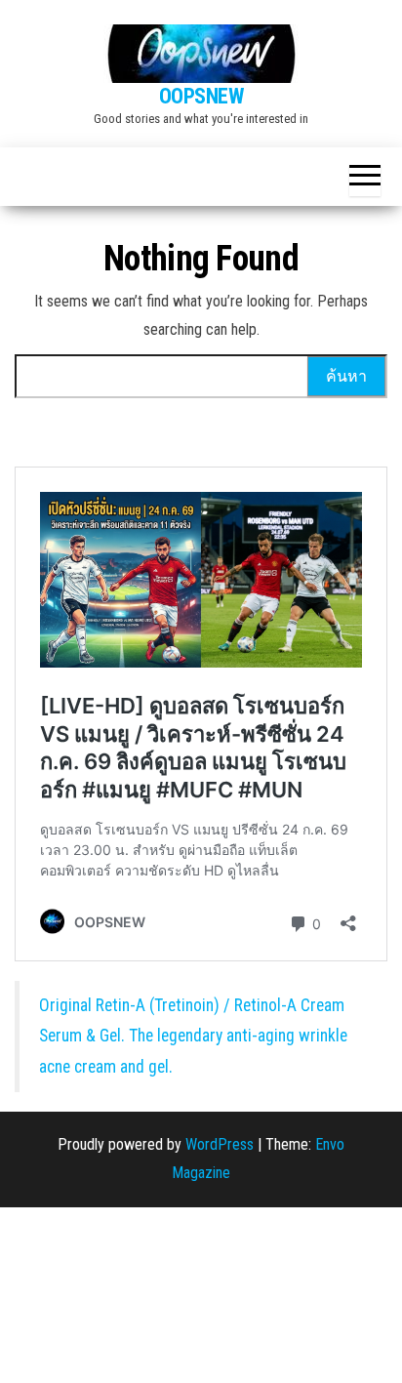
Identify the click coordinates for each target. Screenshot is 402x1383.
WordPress (219, 1144)
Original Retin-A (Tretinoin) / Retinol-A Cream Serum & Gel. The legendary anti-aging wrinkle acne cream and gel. (193, 1036)
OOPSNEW (201, 96)
